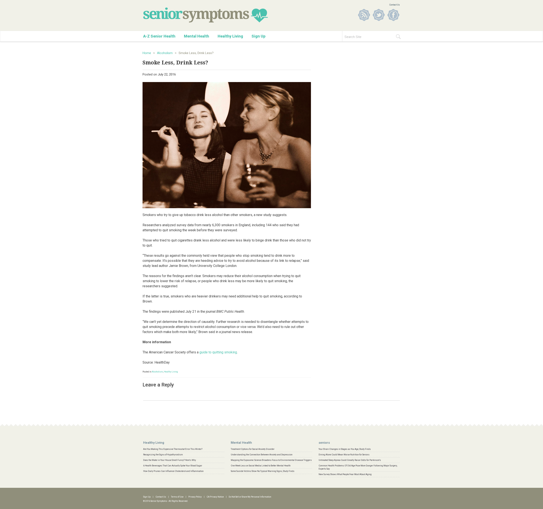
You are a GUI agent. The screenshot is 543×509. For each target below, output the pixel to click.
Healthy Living (230, 36)
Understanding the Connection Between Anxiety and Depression (261, 454)
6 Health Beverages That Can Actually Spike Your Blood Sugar (172, 465)
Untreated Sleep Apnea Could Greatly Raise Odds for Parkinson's (350, 460)
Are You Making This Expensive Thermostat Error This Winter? (172, 449)
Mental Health (196, 36)
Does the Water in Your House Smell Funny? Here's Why (169, 460)
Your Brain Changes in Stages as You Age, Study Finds (345, 449)
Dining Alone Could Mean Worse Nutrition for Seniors (344, 454)
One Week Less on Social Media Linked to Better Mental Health (261, 465)
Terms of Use (177, 497)
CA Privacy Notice (215, 497)
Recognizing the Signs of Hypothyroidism (163, 454)
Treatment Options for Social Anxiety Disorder (252, 449)
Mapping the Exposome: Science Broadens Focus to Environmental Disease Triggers (271, 460)
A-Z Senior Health (159, 36)
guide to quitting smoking (218, 352)
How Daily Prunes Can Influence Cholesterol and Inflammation (173, 471)
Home (147, 53)
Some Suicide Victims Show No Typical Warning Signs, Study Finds (262, 471)
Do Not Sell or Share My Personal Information (250, 497)
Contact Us (394, 5)
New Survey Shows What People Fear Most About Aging (345, 474)
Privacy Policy (195, 497)
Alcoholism (165, 53)
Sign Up (258, 36)
